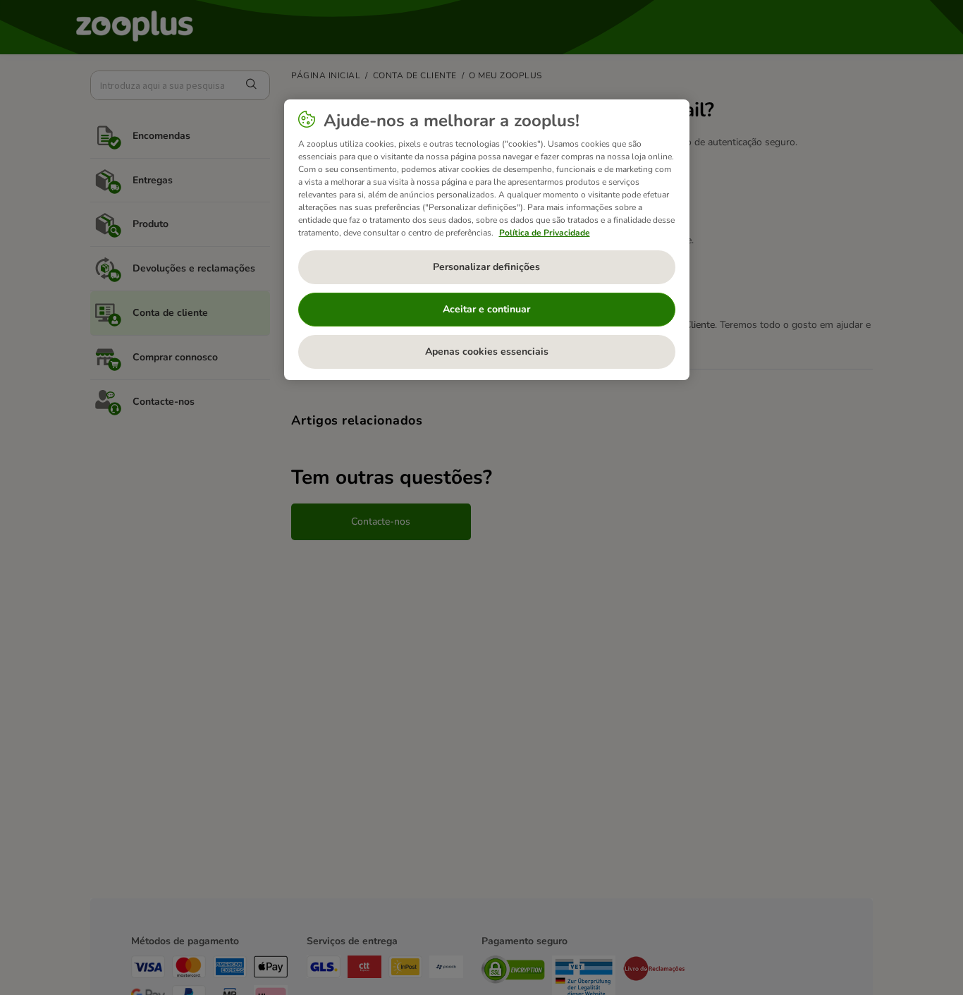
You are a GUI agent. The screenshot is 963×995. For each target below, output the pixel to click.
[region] (486, 239)
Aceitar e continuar (486, 309)
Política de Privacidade (544, 232)
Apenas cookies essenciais (486, 351)
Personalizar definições (486, 267)
